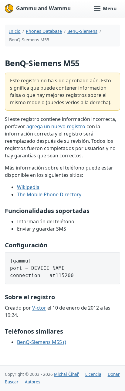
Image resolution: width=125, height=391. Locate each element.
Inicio (15, 31)
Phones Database (44, 31)
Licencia (93, 374)
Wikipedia (28, 187)
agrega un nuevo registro (55, 126)
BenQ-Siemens (82, 31)
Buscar (12, 382)
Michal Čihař (66, 374)
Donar (114, 374)
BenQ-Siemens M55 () (41, 342)
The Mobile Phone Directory (49, 194)
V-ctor (39, 307)
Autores (32, 382)
